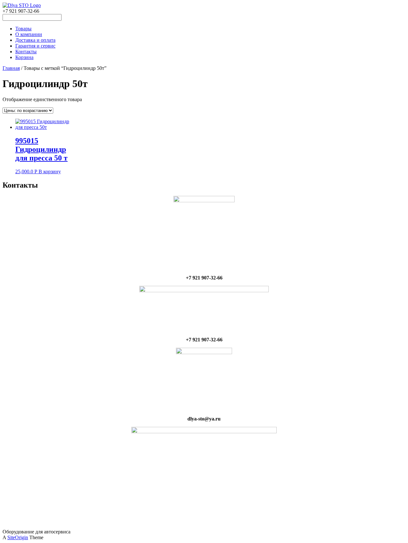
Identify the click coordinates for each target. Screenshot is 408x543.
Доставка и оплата (35, 40)
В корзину (50, 171)
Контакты (26, 51)
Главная (11, 68)
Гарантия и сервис (35, 45)
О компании (28, 34)
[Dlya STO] (22, 5)
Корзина (24, 57)
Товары (23, 28)
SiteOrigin (17, 537)
